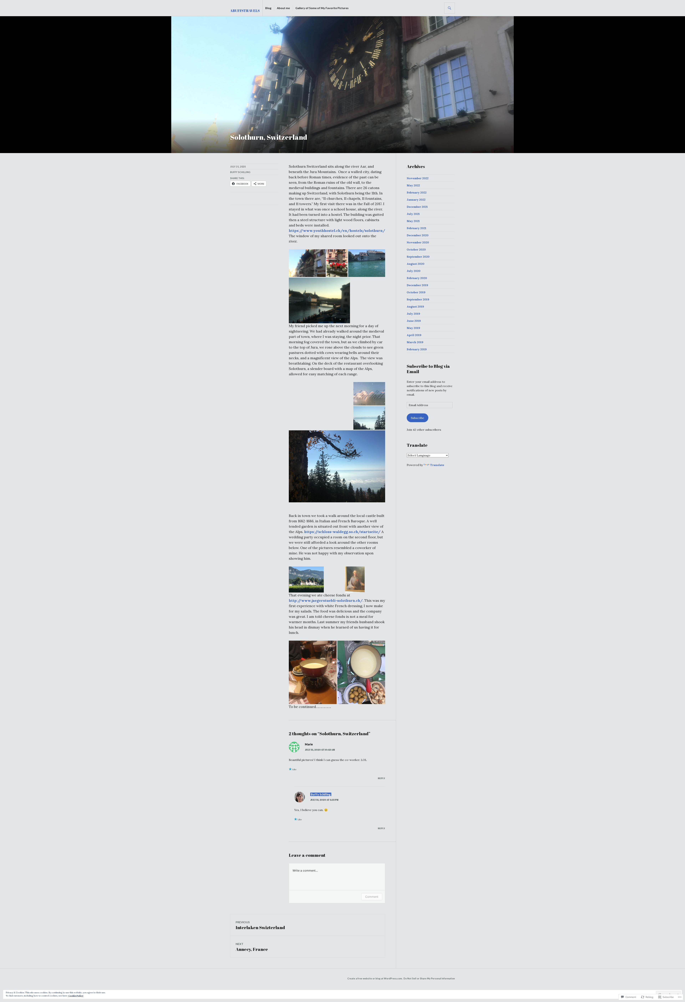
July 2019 (413, 313)
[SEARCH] (449, 8)
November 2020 (418, 242)
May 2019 (413, 328)
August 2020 (415, 264)
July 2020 (413, 271)
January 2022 (416, 199)
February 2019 (417, 349)
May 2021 (413, 221)
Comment (371, 896)
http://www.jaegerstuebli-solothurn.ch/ (326, 600)
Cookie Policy (75, 995)
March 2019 (415, 342)
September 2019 (418, 299)
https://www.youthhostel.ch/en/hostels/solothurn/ (337, 230)
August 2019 (415, 306)
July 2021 (413, 214)
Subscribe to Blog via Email (428, 368)
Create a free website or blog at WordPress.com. (374, 978)
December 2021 (417, 206)
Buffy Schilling (240, 172)
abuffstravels (245, 10)
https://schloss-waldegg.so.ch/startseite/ (342, 531)
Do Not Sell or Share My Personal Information (429, 978)
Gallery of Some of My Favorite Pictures (322, 8)
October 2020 (416, 249)
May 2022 (413, 185)
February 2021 (416, 228)
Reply (381, 778)
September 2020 (418, 256)
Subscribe (417, 418)
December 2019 (417, 285)
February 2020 (417, 278)
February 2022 (417, 192)
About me (283, 8)
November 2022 (417, 178)
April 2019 (414, 335)
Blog (268, 8)
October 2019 (416, 292)
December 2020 (417, 235)
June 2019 (414, 321)
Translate (437, 465)
